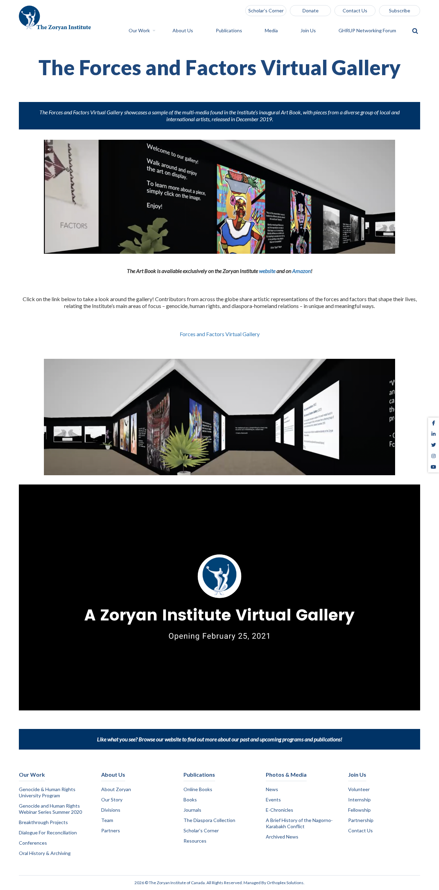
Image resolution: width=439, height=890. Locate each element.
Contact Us (355, 10)
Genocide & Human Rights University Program (47, 792)
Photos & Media (286, 774)
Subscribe (399, 10)
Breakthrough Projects (43, 822)
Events (273, 799)
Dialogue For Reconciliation (48, 832)
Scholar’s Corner (266, 10)
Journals (192, 810)
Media (272, 30)
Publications (229, 30)
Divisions (110, 810)
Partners (110, 830)
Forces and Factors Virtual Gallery (220, 334)
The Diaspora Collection (209, 820)
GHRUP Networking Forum (368, 30)
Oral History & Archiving (45, 853)
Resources (194, 841)
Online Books (197, 789)
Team (107, 820)
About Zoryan (116, 789)
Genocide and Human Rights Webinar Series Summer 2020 (50, 809)
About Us (183, 30)
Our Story (111, 799)
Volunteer (359, 789)
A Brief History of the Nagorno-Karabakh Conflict (299, 823)
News (272, 789)
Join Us (308, 30)
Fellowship (359, 810)
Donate (310, 10)
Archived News (282, 837)
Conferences (33, 843)
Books (190, 799)
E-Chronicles (279, 810)
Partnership (360, 820)
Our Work (140, 30)
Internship (359, 799)
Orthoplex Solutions (285, 882)
